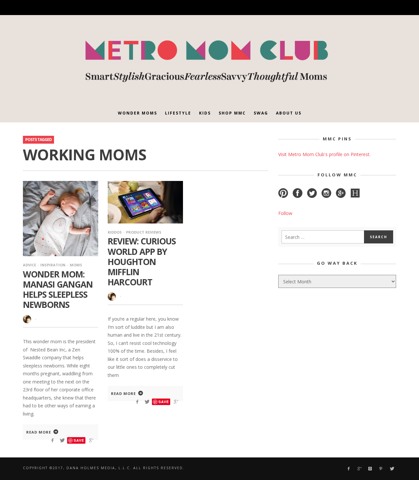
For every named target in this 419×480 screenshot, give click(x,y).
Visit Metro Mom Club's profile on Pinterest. (324, 154)
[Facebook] (322, 7)
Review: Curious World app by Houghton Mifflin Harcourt (142, 261)
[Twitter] (368, 7)
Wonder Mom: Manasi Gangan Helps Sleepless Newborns (58, 289)
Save (79, 440)
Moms (76, 264)
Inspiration (52, 264)
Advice (29, 264)
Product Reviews (143, 232)
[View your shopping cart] (378, 7)
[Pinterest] (356, 7)
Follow (285, 213)
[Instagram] (345, 7)
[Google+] (333, 7)
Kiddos (115, 232)
